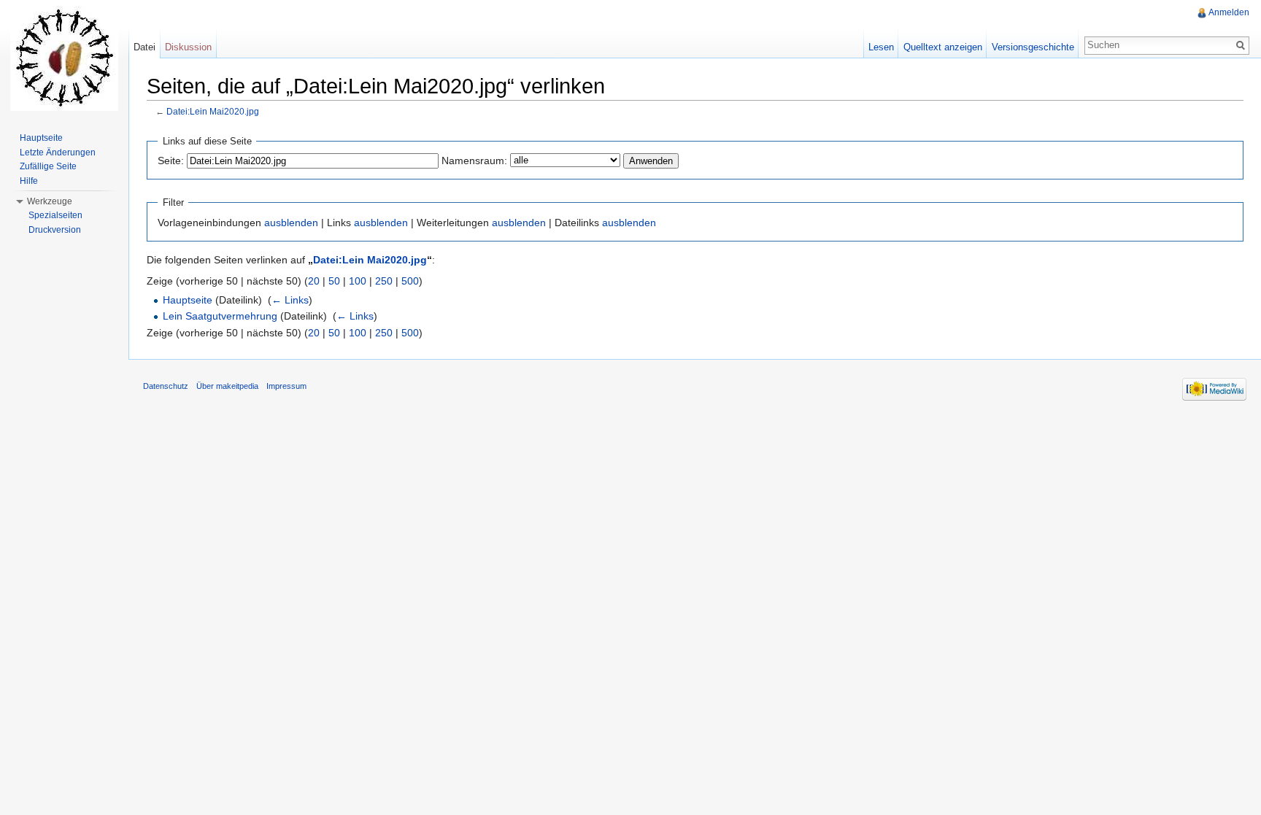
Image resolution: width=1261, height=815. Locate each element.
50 (334, 281)
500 (410, 281)
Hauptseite (187, 300)
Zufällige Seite (48, 166)
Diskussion (188, 47)
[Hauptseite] (64, 58)
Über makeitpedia (227, 386)
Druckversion (54, 230)
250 (384, 281)
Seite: (171, 160)
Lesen (881, 47)
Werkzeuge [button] (49, 201)
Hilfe (29, 181)
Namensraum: (474, 160)
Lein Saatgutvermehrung (220, 316)
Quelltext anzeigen (942, 47)
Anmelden (1228, 12)
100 (357, 281)
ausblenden (291, 222)
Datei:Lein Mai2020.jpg (212, 111)
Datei (144, 47)
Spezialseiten (55, 215)
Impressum (286, 386)
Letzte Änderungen (58, 152)
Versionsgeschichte (1033, 47)
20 (314, 281)
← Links (290, 300)
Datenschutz (165, 386)
